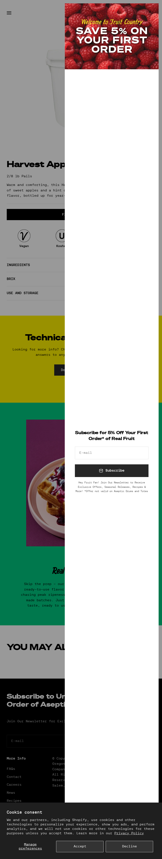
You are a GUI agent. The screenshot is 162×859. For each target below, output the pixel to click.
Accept (80, 846)
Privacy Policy (129, 833)
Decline (129, 846)
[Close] (150, 12)
